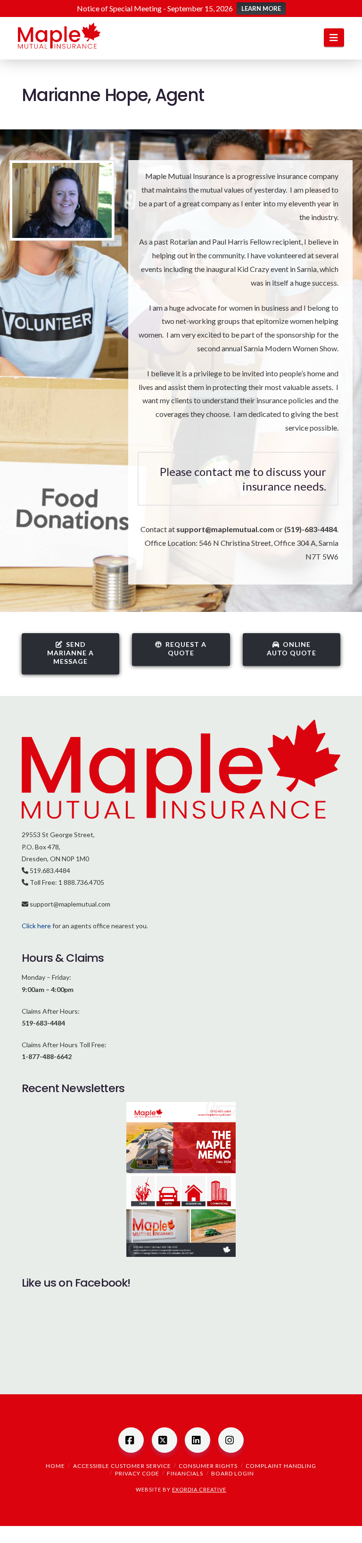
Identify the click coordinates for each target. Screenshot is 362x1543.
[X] (164, 1440)
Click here (36, 926)
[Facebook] (131, 1440)
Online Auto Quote (291, 648)
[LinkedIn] (197, 1440)
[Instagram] (231, 1440)
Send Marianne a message (70, 652)
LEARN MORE (261, 8)
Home (55, 1465)
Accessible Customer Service (122, 1465)
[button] (334, 37)
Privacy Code (137, 1473)
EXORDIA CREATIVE (199, 1489)
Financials (185, 1473)
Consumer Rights (208, 1465)
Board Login (232, 1473)
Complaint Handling (281, 1465)
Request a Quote (185, 648)
